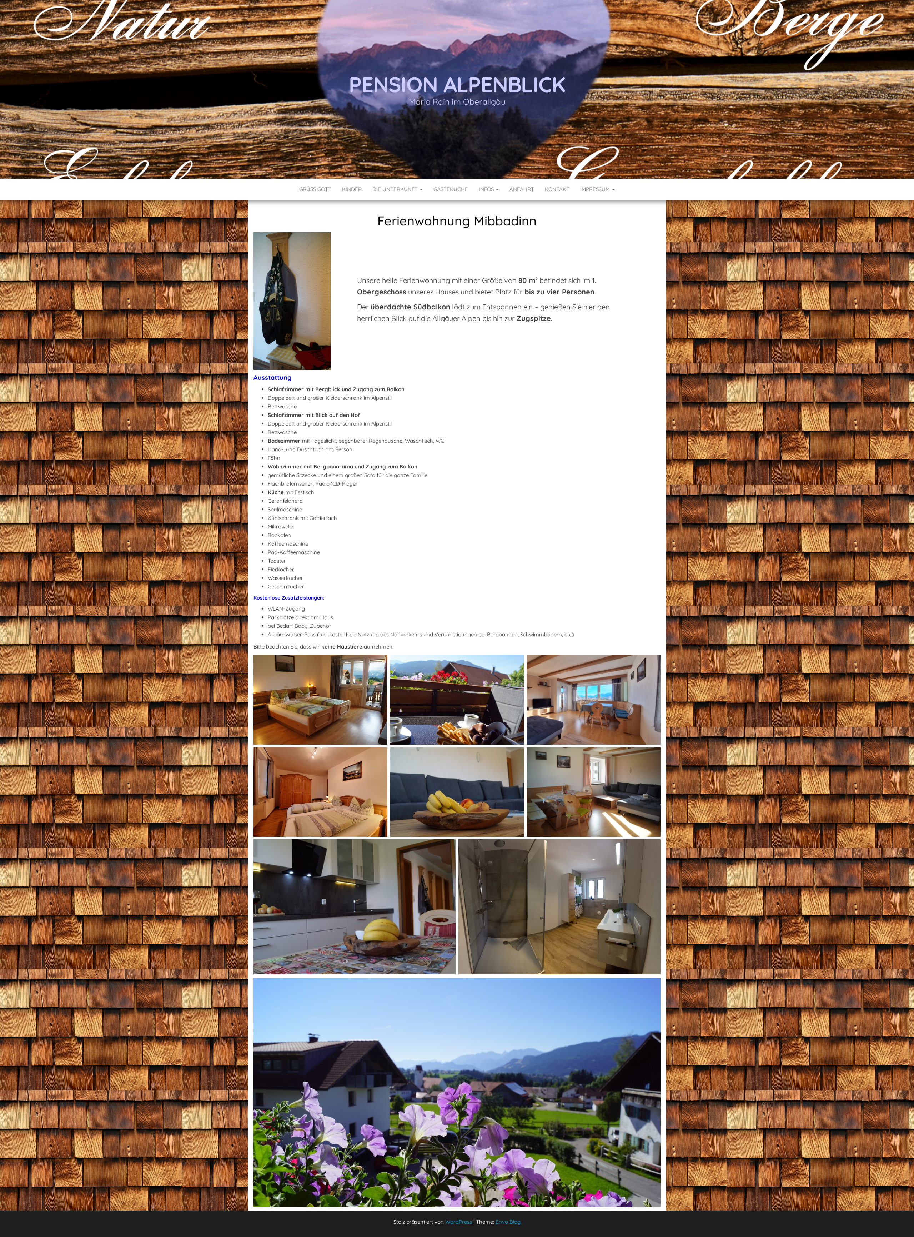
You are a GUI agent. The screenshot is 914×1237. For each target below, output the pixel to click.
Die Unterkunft (395, 189)
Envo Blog (508, 1221)
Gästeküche (450, 189)
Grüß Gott (315, 189)
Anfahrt (521, 189)
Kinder (352, 189)
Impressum (595, 189)
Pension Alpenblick (457, 84)
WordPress (458, 1221)
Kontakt (557, 189)
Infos (487, 189)
